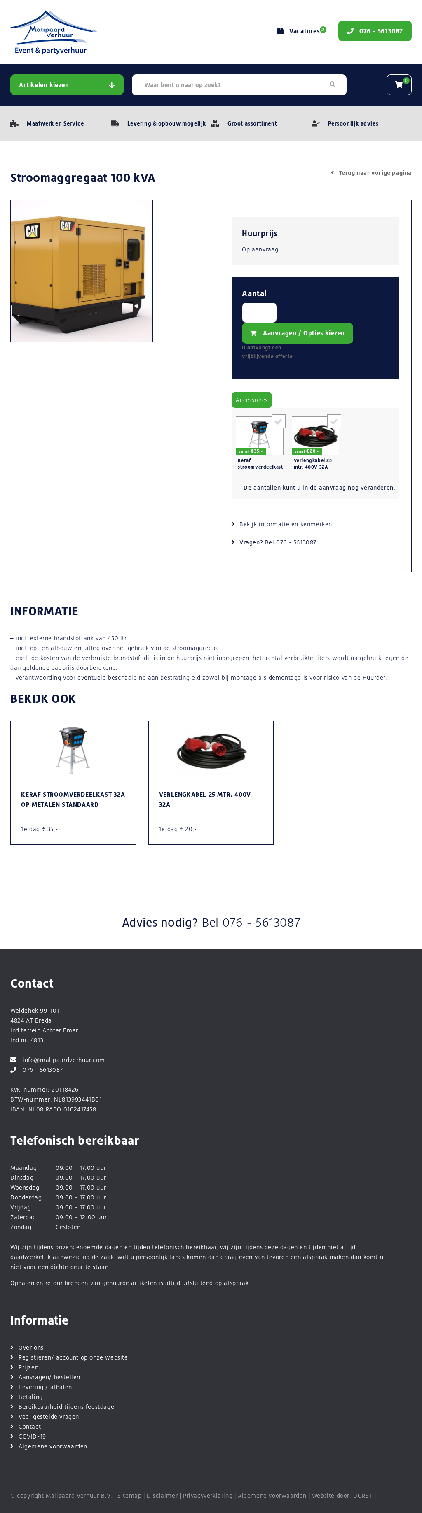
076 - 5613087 (296, 542)
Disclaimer (162, 1495)
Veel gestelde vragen (49, 1416)
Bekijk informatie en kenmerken (285, 524)
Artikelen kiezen (44, 85)
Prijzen (28, 1367)
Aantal (254, 293)
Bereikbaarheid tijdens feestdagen (68, 1406)
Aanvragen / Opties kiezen (304, 333)
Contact (30, 1426)
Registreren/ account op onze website (73, 1357)
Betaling (31, 1396)
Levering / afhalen (45, 1386)
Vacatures (306, 31)
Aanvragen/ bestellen (49, 1377)
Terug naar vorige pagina (375, 172)
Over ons (31, 1347)
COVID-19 (32, 1436)
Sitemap (129, 1495)
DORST (363, 1495)
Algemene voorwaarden (53, 1446)
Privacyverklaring (207, 1495)
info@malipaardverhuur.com (64, 1059)
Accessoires (252, 400)
